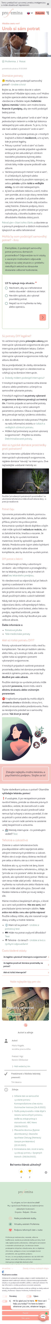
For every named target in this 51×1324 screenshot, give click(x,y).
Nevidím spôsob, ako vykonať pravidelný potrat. (24, 297)
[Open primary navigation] (48, 13)
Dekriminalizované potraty (18, 438)
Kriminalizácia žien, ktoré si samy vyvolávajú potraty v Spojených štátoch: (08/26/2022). (29, 1153)
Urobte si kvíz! (18, 84)
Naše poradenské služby (25, 1218)
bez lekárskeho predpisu (20, 575)
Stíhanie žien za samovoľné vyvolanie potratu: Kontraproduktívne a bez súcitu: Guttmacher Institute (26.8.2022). (30, 1102)
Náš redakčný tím (22, 1066)
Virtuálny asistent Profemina (26, 1224)
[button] (7, 1268)
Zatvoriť (49, 4)
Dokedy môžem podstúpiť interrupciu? (24, 377)
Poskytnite (40, 13)
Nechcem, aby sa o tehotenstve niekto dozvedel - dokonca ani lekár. (27, 290)
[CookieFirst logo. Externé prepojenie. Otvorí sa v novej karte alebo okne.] (3, 1272)
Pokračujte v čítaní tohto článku (18, 222)
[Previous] (4, 1003)
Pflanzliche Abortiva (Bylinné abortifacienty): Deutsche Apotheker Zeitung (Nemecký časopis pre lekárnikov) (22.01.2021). (27, 1138)
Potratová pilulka (13, 630)
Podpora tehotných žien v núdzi (28, 1230)
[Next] (47, 1003)
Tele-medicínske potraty (17, 634)
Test (15, 834)
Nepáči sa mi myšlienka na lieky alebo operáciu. (25, 305)
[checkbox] (4, 1296)
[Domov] (12, 13)
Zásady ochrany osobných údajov (36, 1268)
